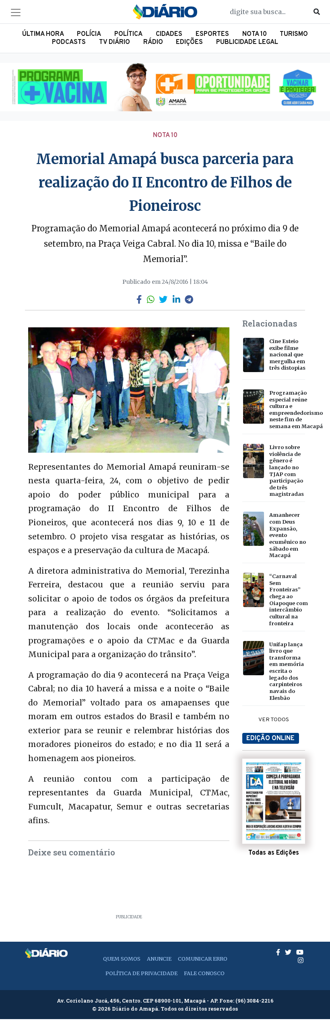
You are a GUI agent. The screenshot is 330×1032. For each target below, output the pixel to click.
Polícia (89, 34)
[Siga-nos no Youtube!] (300, 952)
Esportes (212, 34)
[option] (165, 87)
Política (128, 34)
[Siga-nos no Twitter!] (289, 952)
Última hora (43, 34)
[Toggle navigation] (16, 12)
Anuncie (159, 958)
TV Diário (114, 42)
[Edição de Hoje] (273, 801)
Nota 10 (254, 34)
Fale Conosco (204, 973)
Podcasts (69, 42)
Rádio (153, 42)
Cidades (169, 34)
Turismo (294, 34)
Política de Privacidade (141, 973)
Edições (189, 42)
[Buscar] (316, 11)
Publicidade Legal (247, 42)
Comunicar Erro (202, 958)
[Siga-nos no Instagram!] (300, 960)
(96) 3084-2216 (254, 1000)
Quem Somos (121, 958)
